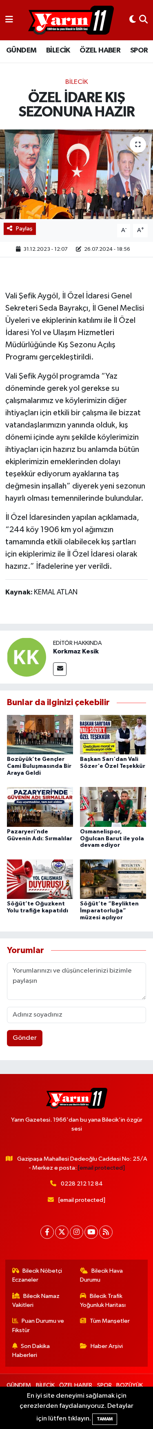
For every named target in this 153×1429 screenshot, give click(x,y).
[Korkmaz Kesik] (26, 657)
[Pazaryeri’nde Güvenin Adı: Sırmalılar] (40, 806)
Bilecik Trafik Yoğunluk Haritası (103, 1300)
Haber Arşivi (107, 1346)
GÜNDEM (21, 50)
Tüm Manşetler (110, 1321)
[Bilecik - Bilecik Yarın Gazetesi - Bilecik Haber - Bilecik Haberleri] (71, 20)
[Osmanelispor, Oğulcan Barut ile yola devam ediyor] (113, 806)
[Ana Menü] (9, 20)
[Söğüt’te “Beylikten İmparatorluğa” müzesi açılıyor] (113, 878)
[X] (62, 1232)
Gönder (25, 1037)
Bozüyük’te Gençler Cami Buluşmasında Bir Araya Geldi (39, 766)
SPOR (139, 50)
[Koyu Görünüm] (132, 20)
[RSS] (106, 1232)
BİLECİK (58, 50)
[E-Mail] (60, 669)
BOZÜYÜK (129, 1385)
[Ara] (143, 20)
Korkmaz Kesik (76, 651)
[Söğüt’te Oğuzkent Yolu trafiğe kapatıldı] (40, 878)
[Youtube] (91, 1232)
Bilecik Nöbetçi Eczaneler (37, 1275)
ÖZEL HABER (100, 50)
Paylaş (24, 229)
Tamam (105, 1419)
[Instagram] (76, 1232)
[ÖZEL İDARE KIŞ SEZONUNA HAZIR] (76, 174)
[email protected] (101, 1168)
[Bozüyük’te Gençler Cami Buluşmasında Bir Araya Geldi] (40, 734)
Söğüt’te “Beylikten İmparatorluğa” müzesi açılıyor (109, 911)
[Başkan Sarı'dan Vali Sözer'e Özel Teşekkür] (113, 734)
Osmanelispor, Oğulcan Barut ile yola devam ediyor (112, 838)
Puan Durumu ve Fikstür (38, 1325)
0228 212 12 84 (82, 1184)
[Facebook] (47, 1232)
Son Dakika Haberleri (31, 1350)
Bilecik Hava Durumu (101, 1275)
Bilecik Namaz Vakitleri (36, 1300)
